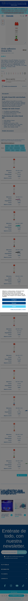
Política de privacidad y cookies (18, 309)
